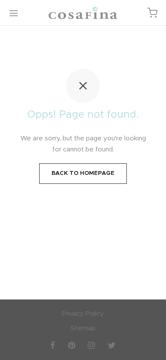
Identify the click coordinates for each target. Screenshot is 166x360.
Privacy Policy (83, 314)
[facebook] (53, 345)
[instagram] (92, 345)
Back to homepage (83, 173)
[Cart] (152, 13)
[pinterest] (72, 345)
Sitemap (83, 328)
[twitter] (111, 345)
